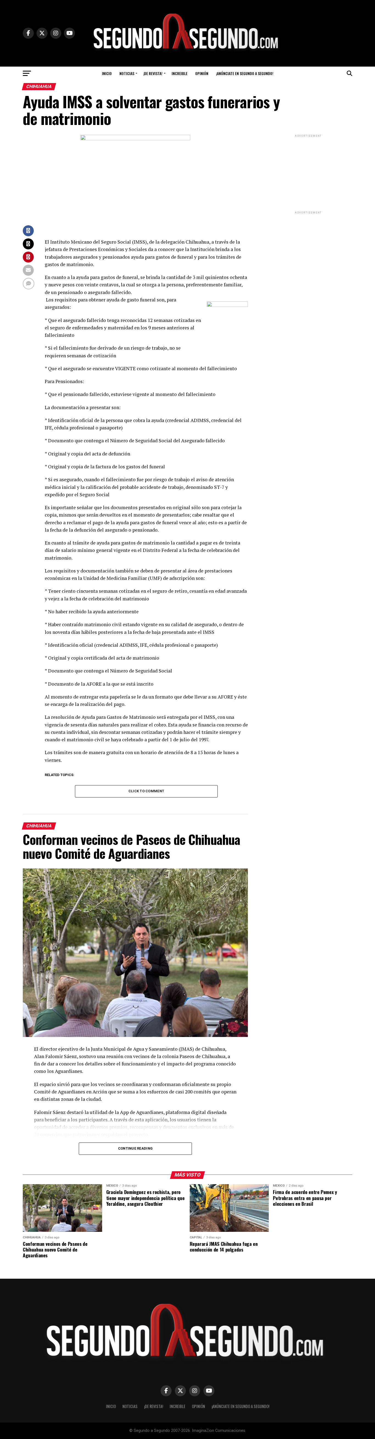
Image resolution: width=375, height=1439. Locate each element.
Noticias (126, 73)
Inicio (107, 73)
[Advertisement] (308, 172)
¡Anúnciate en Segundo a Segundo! (244, 73)
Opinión (201, 73)
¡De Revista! (153, 73)
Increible (180, 73)
